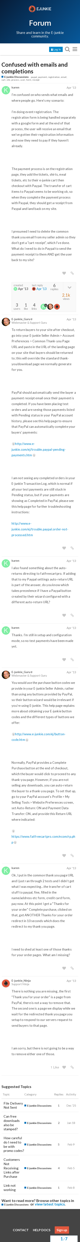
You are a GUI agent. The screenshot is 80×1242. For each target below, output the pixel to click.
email (63, 77)
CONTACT (21, 1230)
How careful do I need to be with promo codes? (14, 1144)
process (15, 79)
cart (3, 79)
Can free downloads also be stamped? (12, 1122)
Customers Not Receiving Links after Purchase (12, 1167)
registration (54, 77)
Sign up (62, 1230)
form (28, 79)
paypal (34, 77)
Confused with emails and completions (34, 68)
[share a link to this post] (72, 273)
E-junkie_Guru (21, 319)
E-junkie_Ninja (21, 980)
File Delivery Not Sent (13, 1105)
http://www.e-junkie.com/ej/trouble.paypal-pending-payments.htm (39, 449)
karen (15, 87)
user (22, 79)
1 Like (55, 1067)
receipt (35, 79)
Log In (57, 49)
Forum (40, 22)
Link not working (10, 1187)
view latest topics (50, 1204)
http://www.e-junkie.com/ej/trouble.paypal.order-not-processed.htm (40, 529)
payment (42, 77)
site (8, 79)
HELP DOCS (41, 1230)
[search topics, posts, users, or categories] (67, 49)
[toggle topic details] (69, 287)
